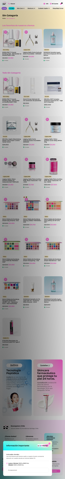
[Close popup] (49, 444)
